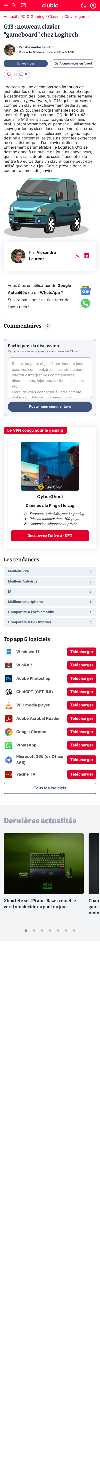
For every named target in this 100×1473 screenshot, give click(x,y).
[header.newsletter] (23, 5)
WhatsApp (50, 293)
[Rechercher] (14, 5)
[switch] (83, 5)
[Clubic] (50, 6)
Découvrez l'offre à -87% (50, 535)
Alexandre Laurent (39, 47)
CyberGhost (50, 497)
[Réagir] (9, 74)
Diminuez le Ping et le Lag (50, 506)
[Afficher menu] (6, 5)
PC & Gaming (32, 17)
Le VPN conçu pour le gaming (35, 430)
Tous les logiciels (50, 788)
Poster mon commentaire (50, 406)
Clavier (54, 17)
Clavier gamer (77, 17)
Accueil (10, 17)
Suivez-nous (25, 63)
